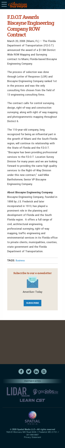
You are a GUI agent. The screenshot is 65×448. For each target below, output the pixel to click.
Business (20, 260)
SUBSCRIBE (32, 303)
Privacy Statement (32, 437)
